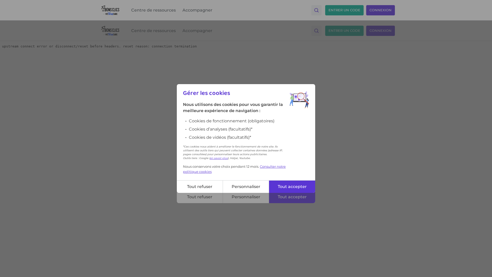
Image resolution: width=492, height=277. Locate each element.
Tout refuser (199, 186)
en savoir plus (219, 158)
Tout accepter (292, 186)
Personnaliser (246, 186)
